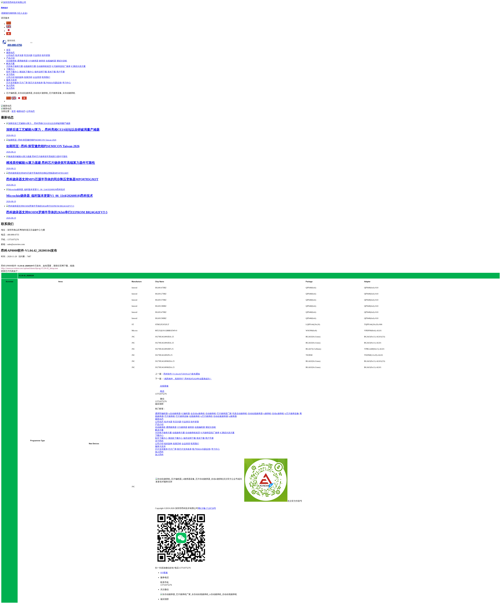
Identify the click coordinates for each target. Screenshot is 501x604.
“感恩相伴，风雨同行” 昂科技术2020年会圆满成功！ (187, 379)
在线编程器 (51, 61)
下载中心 (10, 69)
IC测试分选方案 (78, 66)
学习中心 (66, 83)
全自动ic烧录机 (198, 413)
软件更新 (46, 55)
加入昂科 (10, 85)
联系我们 (46, 77)
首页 (8, 50)
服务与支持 (11, 80)
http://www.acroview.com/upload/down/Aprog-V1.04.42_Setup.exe (29, 268)
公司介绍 (10, 77)
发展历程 (28, 77)
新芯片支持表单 (35, 83)
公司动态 (10, 55)
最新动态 (10, 52)
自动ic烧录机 (278, 413)
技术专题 (19, 55)
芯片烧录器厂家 (224, 413)
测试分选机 (62, 61)
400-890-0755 (14, 45)
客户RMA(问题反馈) (52, 83)
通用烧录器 (22, 61)
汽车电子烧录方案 (14, 66)
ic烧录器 (233, 416)
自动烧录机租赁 (44, 66)
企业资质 (37, 77)
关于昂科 (10, 74)
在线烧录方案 (29, 66)
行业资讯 (37, 55)
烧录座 (42, 61)
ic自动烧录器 (174, 413)
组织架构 (19, 77)
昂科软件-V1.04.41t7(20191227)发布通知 (181, 374)
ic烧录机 (267, 413)
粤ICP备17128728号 (207, 508)
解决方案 (10, 63)
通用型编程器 (161, 413)
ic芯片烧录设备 (292, 413)
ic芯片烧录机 (206, 416)
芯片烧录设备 (182, 416)
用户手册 (60, 72)
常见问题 (28, 55)
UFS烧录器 (33, 61)
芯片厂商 (23, 83)
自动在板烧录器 (220, 416)
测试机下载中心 (26, 72)
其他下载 (51, 72)
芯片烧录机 (169, 416)
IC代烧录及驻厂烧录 (61, 66)
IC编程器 (185, 413)
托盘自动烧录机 (239, 413)
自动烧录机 (11, 61)
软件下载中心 (12, 72)
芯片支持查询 (12, 83)
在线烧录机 (194, 416)
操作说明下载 (40, 72)
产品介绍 (10, 58)
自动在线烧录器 (255, 413)
